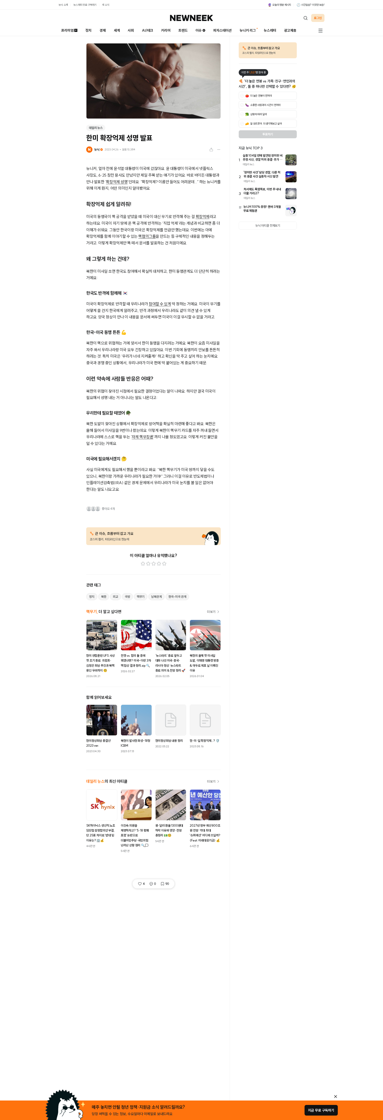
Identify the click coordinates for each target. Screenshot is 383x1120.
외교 (115, 597)
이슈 (198, 30)
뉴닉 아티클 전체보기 (267, 226)
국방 (127, 597)
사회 (131, 30)
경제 (103, 30)
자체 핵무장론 (142, 436)
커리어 (165, 30)
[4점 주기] (159, 563)
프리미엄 (67, 30)
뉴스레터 (270, 30)
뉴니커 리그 (248, 30)
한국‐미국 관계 (177, 597)
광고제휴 (290, 30)
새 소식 (105, 4)
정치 (88, 30)
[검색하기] (305, 18)
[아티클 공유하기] (211, 150)
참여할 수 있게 (160, 303)
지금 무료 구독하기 (321, 1110)
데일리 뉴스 (96, 128)
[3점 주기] (153, 563)
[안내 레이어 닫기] (335, 1096)
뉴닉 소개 (63, 4)
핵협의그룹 (147, 236)
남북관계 (156, 597)
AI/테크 (147, 30)
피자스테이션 (222, 30)
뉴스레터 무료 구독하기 (84, 4)
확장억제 (202, 216)
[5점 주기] (164, 563)
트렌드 (183, 30)
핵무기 (141, 597)
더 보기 (211, 612)
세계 (117, 30)
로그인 (318, 18)
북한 (103, 597)
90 (167, 884)
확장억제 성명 (116, 181)
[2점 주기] (148, 563)
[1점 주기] (143, 563)
